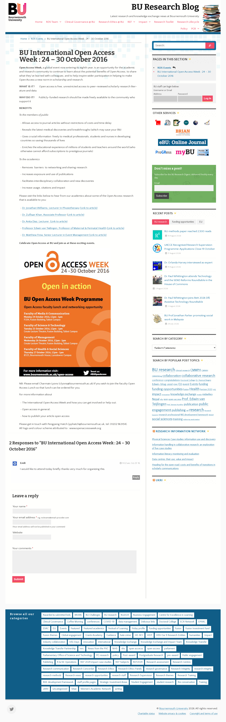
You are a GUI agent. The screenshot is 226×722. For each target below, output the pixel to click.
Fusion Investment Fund (197, 628)
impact (156, 394)
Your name (19, 506)
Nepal (155, 399)
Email (157, 183)
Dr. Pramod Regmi (203, 380)
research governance (156, 669)
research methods (52, 675)
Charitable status (146, 713)
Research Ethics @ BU (111, 21)
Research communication (56, 669)
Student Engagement (142, 682)
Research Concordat (83, 669)
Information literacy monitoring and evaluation (175, 454)
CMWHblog (157, 376)
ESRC (175, 384)
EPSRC (202, 621)
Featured (75, 628)
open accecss (136, 648)
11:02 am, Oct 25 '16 (131, 463)
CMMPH (195, 370)
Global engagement (71, 635)
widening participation (191, 419)
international (104, 642)
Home (38, 21)
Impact (143, 21)
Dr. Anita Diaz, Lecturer (36, 221)
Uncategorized (59, 689)
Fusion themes (50, 635)
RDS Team (52, 21)
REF (130, 21)
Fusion (186, 389)
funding (203, 384)
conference (158, 380)
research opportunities (96, 675)
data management (127, 621)
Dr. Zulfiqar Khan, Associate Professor (44, 214)
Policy (184, 28)
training (178, 419)
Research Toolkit (164, 21)
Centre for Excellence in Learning (176, 615)
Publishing (48, 662)
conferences (93, 621)
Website (17, 532)
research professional (169, 415)
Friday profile (138, 628)
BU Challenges (93, 615)
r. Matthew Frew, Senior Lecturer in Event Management (56, 235)
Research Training (187, 675)
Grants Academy (93, 635)
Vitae (74, 689)
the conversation (186, 682)
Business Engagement (144, 615)
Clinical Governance (53, 621)
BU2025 (125, 615)
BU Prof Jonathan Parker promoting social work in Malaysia (188, 317)
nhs (161, 399)
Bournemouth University (20, 12)
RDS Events (37, 39)
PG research (102, 655)
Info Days (74, 642)
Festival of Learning (118, 628)
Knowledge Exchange (125, 642)
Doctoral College (187, 380)
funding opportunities (167, 389)
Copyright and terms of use (204, 713)
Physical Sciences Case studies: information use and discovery (184, 439)
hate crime (125, 635)
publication (191, 404)
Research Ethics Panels (130, 669)
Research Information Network (181, 431)
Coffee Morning (75, 621)
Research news (73, 675)
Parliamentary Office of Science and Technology (67, 655)
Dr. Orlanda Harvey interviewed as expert (188, 262)
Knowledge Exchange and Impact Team (161, 642)
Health (194, 389)
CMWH (205, 370)
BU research (163, 369)
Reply (136, 477)
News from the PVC (98, 648)
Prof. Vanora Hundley (175, 405)
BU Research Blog (165, 7)
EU (180, 384)
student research (165, 682)
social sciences (162, 419)
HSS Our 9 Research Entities (170, 635)
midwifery (207, 394)
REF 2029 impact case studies (95, 662)
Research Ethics (106, 669)
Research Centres (182, 662)
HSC (214, 390)
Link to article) (76, 214)
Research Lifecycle (188, 21)
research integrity (203, 669)
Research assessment (158, 662)
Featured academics (94, 628)
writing (118, 689)
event (186, 384)
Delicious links (148, 621)
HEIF (149, 635)
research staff (119, 675)
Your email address (41, 517)
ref (187, 410)
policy (116, 655)
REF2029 (138, 662)
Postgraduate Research (151, 655)
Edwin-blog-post (162, 384)
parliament (169, 648)
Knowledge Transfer (196, 642)
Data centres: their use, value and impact (172, 459)
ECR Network (187, 621)
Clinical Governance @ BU (80, 21)
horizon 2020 (206, 389)
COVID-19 (109, 621)
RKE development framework (194, 415)
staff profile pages (86, 682)
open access (174, 399)
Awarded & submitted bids (57, 615)
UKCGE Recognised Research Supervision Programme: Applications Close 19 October (189, 246)
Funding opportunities (160, 628)
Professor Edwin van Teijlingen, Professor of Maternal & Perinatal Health (64, 228)
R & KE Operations (66, 662)
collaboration (172, 375)
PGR (193, 28)
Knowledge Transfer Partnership (59, 648)
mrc (82, 648)
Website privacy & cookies (172, 713)
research (196, 410)
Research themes (165, 675)
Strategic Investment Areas (113, 682)
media (199, 395)
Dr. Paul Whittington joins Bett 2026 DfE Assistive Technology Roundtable (187, 299)
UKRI (159, 480)
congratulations (172, 380)
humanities (194, 635)
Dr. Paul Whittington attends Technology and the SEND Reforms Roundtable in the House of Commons (188, 280)
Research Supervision (141, 675)
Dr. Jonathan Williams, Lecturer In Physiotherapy (50, 208)
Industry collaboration (54, 642)
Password (183, 94)
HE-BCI (139, 635)
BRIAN (78, 615)
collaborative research (198, 376)
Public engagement (192, 655)
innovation (166, 395)
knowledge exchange (183, 394)
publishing (179, 410)
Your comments (22, 548)
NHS (114, 648)
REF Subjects (122, 662)
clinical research (183, 370)
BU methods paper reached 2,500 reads (187, 231)
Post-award (129, 655)
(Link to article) (88, 208)
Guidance (111, 635)
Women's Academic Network (96, 689)
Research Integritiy (180, 669)
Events (194, 384)
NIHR (166, 399)
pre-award (172, 655)
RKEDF (211, 415)
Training (203, 682)
